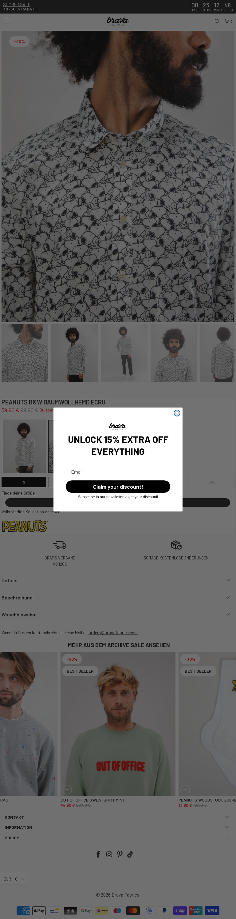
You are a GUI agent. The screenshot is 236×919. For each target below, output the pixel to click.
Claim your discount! (118, 486)
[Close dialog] (177, 413)
